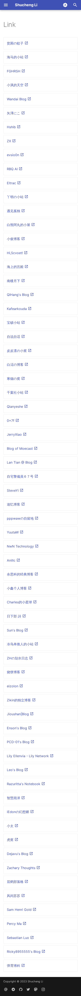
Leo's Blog (15, 770)
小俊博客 (14, 239)
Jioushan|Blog (18, 714)
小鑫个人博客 (17, 588)
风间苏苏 (14, 896)
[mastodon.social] (35, 989)
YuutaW (13, 532)
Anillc (11, 560)
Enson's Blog (17, 728)
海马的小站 (16, 57)
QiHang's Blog (18, 295)
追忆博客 (14, 504)
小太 (11, 826)
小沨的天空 (16, 85)
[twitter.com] (28, 989)
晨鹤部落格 (16, 882)
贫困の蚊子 (16, 43)
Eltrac (12, 183)
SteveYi (13, 490)
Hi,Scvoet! (15, 253)
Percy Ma (15, 924)
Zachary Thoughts (21, 868)
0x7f (11, 420)
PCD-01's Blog (19, 742)
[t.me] (13, 989)
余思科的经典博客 (20, 574)
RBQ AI (13, 169)
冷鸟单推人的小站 (20, 644)
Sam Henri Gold (20, 910)
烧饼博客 (14, 672)
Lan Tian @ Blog (20, 462)
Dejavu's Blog (18, 854)
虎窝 (11, 840)
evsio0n (13, 155)
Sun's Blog (15, 630)
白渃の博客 (16, 364)
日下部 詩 (14, 616)
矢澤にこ (14, 113)
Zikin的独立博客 (19, 700)
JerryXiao (15, 434)
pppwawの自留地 (21, 518)
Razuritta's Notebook (24, 784)
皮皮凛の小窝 (17, 351)
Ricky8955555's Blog (24, 951)
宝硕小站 (14, 322)
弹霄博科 (14, 966)
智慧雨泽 (14, 798)
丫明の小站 (16, 197)
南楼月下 (14, 281)
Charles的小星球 (20, 602)
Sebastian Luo (18, 938)
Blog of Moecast (20, 448)
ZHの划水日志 (18, 658)
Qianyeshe (15, 406)
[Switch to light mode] (65, 5)
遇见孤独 (14, 211)
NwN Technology (21, 546)
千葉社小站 (16, 392)
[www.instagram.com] (43, 989)
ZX (9, 141)
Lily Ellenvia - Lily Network (28, 756)
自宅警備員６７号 (20, 476)
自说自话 (14, 337)
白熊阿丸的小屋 (19, 225)
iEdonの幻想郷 (18, 812)
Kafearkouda (17, 309)
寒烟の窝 (14, 379)
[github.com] (20, 989)
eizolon (13, 686)
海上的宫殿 (16, 267)
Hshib (12, 127)
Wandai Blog (17, 99)
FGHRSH (14, 71)
